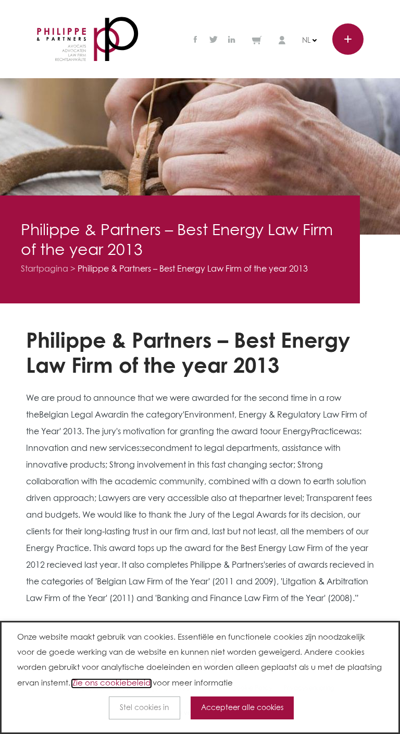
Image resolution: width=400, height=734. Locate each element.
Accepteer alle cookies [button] (242, 708)
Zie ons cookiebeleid (111, 683)
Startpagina (44, 269)
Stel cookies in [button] (144, 708)
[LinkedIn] (231, 40)
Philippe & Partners (87, 39)
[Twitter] (213, 40)
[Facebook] (196, 40)
